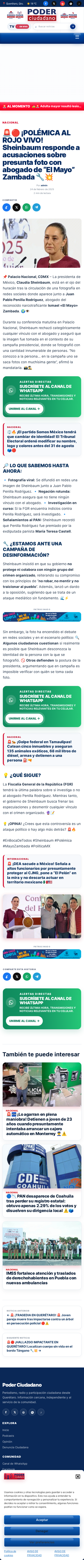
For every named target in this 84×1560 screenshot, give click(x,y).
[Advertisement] (42, 73)
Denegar (42, 1531)
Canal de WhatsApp (14, 1463)
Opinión (7, 1441)
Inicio (5, 1430)
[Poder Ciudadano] (42, 15)
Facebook (8, 1469)
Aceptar (42, 1520)
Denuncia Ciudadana (15, 1447)
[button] (78, 1477)
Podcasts (8, 1435)
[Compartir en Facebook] (6, 207)
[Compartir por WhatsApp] (26, 207)
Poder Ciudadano (22, 1385)
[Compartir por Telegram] (36, 207)
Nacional (10, 122)
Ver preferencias (42, 1542)
